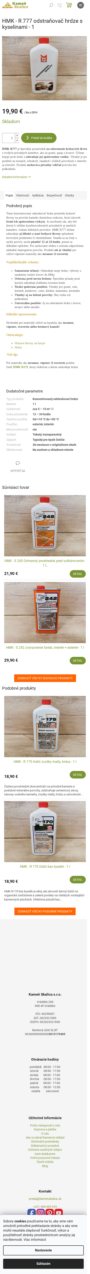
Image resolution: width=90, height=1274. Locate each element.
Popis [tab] (9, 195)
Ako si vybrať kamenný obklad (45, 1137)
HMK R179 (20, 367)
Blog (45, 1166)
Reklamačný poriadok (45, 1145)
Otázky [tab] (69, 195)
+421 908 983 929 (45, 1206)
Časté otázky (45, 1161)
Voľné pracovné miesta (45, 1157)
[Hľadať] (51, 5)
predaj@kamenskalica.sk (45, 1198)
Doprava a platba (45, 1129)
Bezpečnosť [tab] (54, 195)
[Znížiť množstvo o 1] (17, 140)
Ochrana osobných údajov (45, 1149)
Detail (77, 574)
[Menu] (80, 5)
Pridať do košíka (41, 138)
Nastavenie (43, 1250)
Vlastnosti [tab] (22, 195)
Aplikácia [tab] (38, 195)
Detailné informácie (14, 177)
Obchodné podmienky (45, 1141)
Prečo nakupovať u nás (45, 1125)
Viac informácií (35, 1240)
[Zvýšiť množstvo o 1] (17, 135)
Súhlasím (43, 1264)
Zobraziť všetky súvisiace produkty (45, 678)
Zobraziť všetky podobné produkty (45, 911)
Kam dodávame (45, 1154)
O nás (45, 1133)
